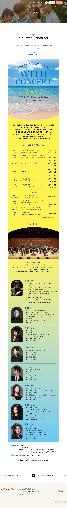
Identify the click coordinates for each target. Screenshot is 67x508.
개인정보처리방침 (16, 502)
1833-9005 (32, 491)
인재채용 (25, 502)
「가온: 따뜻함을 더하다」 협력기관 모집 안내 (11, 475)
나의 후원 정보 (51, 2)
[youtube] (60, 502)
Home (56, 6)
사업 (34, 2)
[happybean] (65, 502)
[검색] (46, 2)
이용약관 (10, 502)
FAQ (21, 502)
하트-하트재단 (9, 2)
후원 (38, 2)
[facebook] (58, 502)
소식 (42, 2)
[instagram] (63, 502)
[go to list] (33, 475)
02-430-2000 (24, 491)
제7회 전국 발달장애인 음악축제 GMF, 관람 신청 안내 (46, 475)
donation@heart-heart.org (25, 493)
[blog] (56, 502)
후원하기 (58, 2)
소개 (30, 2)
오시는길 (30, 502)
